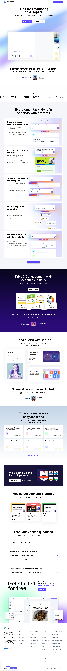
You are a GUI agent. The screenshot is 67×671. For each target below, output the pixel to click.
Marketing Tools (44, 654)
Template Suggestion (33, 646)
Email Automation (33, 643)
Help (20, 631)
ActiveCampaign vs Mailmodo (57, 631)
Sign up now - (27, 21)
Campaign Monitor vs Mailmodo (57, 649)
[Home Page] (9, 1)
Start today (41, 589)
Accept (13, 668)
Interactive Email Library (45, 661)
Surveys (31, 634)
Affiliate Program (21, 637)
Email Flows (43, 634)
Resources (44, 627)
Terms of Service (47, 668)
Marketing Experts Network (46, 657)
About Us (20, 634)
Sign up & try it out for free (33, 455)
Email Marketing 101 (45, 631)
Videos (43, 651)
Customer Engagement (34, 631)
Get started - (14, 480)
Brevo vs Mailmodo (55, 637)
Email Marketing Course (45, 640)
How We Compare (56, 627)
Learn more (32, 362)
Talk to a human (12, 360)
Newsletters (44, 652)
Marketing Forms (44, 655)
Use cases (43, 643)
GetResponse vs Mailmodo (56, 646)
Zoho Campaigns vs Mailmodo (57, 640)
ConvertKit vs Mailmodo (56, 652)
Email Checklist (44, 637)
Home (20, 627)
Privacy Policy (54, 668)
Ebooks (43, 648)
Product (32, 627)
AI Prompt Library (44, 660)
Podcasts (43, 649)
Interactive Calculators (45, 658)
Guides (43, 646)
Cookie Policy (60, 668)
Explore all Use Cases (33, 289)
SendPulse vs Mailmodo (56, 643)
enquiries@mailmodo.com (9, 646)
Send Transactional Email (34, 640)
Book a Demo (21, 640)
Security (20, 643)
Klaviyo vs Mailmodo (55, 634)
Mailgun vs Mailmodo (55, 651)
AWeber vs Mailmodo (55, 648)
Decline (5, 668)
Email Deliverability (33, 637)
